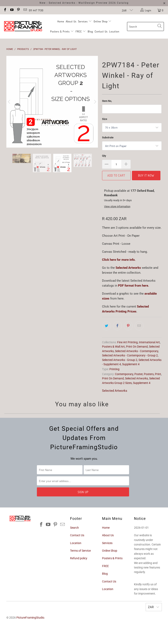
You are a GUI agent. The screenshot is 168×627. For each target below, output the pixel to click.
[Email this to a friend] (139, 325)
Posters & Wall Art (113, 346)
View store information (117, 206)
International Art (149, 342)
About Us (71, 21)
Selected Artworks (136, 378)
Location (114, 31)
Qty (104, 155)
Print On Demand (137, 346)
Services (83, 21)
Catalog (123, 2)
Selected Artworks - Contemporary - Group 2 (130, 355)
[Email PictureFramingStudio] (25, 10)
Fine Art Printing (127, 342)
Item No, (107, 100)
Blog (90, 31)
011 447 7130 (36, 10)
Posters (149, 374)
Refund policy (78, 558)
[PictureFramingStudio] (23, 26)
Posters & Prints (60, 31)
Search (74, 527)
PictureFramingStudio (30, 617)
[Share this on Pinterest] (128, 325)
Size (104, 119)
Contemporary (124, 374)
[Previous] (9, 88)
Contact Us (101, 31)
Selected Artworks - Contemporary (136, 351)
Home (60, 21)
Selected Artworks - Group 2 (119, 360)
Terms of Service (80, 550)
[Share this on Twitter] (106, 325)
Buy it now (146, 175)
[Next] (95, 88)
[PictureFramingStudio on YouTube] (11, 10)
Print (158, 374)
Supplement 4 (131, 364)
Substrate (108, 137)
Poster (138, 374)
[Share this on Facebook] (117, 325)
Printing (114, 369)
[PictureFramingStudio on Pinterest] (18, 10)
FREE (79, 31)
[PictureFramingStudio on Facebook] (5, 10)
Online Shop (101, 21)
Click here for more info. (118, 260)
